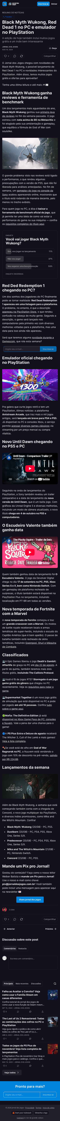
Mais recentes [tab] (22, 983)
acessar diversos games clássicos (30, 426)
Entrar (54, 4)
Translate (8, 17)
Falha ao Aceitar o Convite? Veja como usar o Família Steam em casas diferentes (21, 995)
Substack (20, 1118)
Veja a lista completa (14, 741)
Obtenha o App (41, 1113)
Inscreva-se (43, 4)
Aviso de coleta (48, 1108)
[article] (30, 1001)
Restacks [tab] (22, 948)
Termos (38, 1108)
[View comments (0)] (15, 56)
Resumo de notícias (13, 12)
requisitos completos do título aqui (25, 224)
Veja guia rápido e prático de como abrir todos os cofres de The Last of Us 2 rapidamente (21, 1030)
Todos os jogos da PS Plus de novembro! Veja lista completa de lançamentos (21, 1049)
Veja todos (9, 1072)
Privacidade (29, 1108)
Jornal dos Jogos (10, 47)
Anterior (11, 929)
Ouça (54, 48)
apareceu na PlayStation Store (19, 311)
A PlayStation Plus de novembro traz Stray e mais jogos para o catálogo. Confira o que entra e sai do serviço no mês (23, 1057)
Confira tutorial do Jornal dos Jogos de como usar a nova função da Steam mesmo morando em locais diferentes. (23, 1003)
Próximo (49, 929)
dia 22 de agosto (44, 665)
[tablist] (15, 948)
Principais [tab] (8, 983)
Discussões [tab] (36, 983)
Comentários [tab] (10, 948)
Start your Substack (23, 1113)
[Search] (55, 983)
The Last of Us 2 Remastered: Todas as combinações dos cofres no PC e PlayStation (23, 1022)
